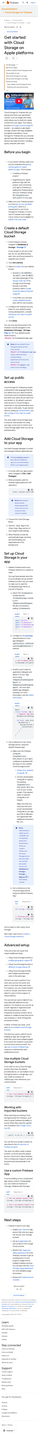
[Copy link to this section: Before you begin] (6, 156)
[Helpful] (17, 27)
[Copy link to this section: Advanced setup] (31, 945)
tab (7, 333)
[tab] (17, 614)
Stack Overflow (7, 1375)
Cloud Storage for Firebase (18, 12)
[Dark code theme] (28, 490)
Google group (6, 1379)
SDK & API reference (8, 1329)
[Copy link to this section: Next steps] (23, 1220)
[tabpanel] (23, 625)
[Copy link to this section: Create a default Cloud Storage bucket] (17, 236)
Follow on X (5, 1356)
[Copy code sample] (32, 490)
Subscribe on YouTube (9, 1359)
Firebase (7, 20)
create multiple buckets (22, 300)
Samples (4, 1333)
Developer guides (7, 1326)
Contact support (7, 1372)
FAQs (24, 367)
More (25, 614)
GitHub (4, 1339)
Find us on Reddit (7, 1352)
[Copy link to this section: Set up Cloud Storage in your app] (12, 561)
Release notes (6, 1382)
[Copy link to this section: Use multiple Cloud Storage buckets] (27, 1062)
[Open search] (23, 2)
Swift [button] (16, 902)
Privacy (10, 1425)
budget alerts (23, 1241)
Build (28, 23)
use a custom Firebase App (18, 1047)
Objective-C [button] (26, 902)
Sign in (33, 3)
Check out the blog (8, 1349)
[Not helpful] (20, 27)
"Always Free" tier (19, 281)
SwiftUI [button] (17, 614)
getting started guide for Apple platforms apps (19, 167)
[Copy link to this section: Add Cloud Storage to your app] (24, 443)
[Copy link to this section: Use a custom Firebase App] (12, 1174)
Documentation (9, 9)
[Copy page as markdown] (13, 58)
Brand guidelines (7, 1385)
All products (6, 1416)
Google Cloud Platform (9, 1413)
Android (4, 1402)
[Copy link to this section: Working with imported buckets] (29, 1111)
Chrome (4, 1406)
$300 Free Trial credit (18, 220)
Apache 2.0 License (8, 1306)
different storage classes (18, 967)
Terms (4, 1425)
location (18, 267)
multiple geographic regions (19, 960)
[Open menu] (3, 2)
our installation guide (21, 457)
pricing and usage (23, 291)
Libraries (4, 1336)
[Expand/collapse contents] (17, 64)
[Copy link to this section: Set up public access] (17, 382)
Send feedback (12, 32)
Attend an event (7, 1362)
